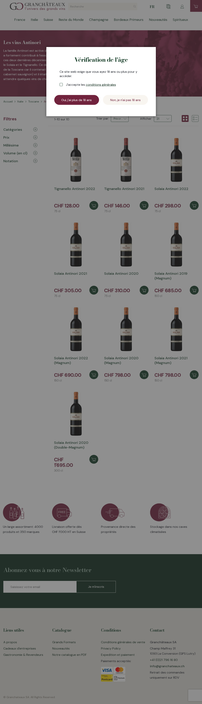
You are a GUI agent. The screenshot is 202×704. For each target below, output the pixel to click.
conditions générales (101, 85)
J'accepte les (91, 85)
